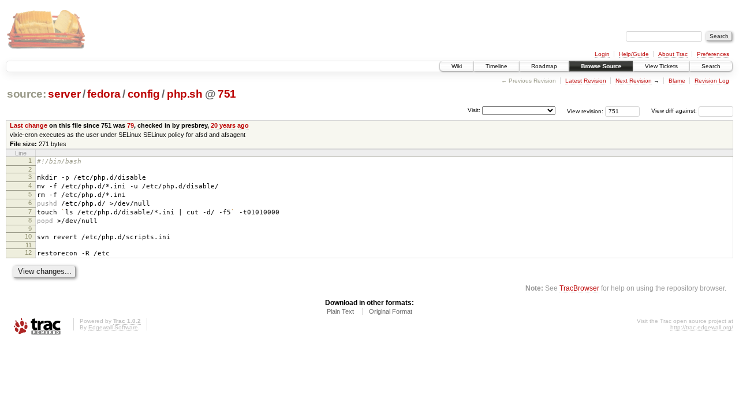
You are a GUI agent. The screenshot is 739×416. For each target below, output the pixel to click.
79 (130, 125)
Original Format (390, 311)
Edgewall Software (113, 327)
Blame (677, 80)
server (64, 94)
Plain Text (340, 311)
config (144, 94)
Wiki (456, 66)
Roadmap (544, 66)
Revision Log (712, 80)
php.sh (185, 94)
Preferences (713, 54)
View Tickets (661, 66)
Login (602, 54)
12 (28, 252)
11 (28, 245)
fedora (103, 94)
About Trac (673, 54)
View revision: (585, 110)
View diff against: (675, 110)
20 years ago (230, 125)
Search (711, 66)
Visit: (474, 110)
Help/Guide (634, 54)
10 (28, 236)
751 (227, 94)
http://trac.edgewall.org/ (701, 327)
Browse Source (601, 66)
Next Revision (633, 80)
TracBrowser (579, 288)
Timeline (496, 66)
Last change (28, 125)
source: (26, 94)
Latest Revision (585, 80)
